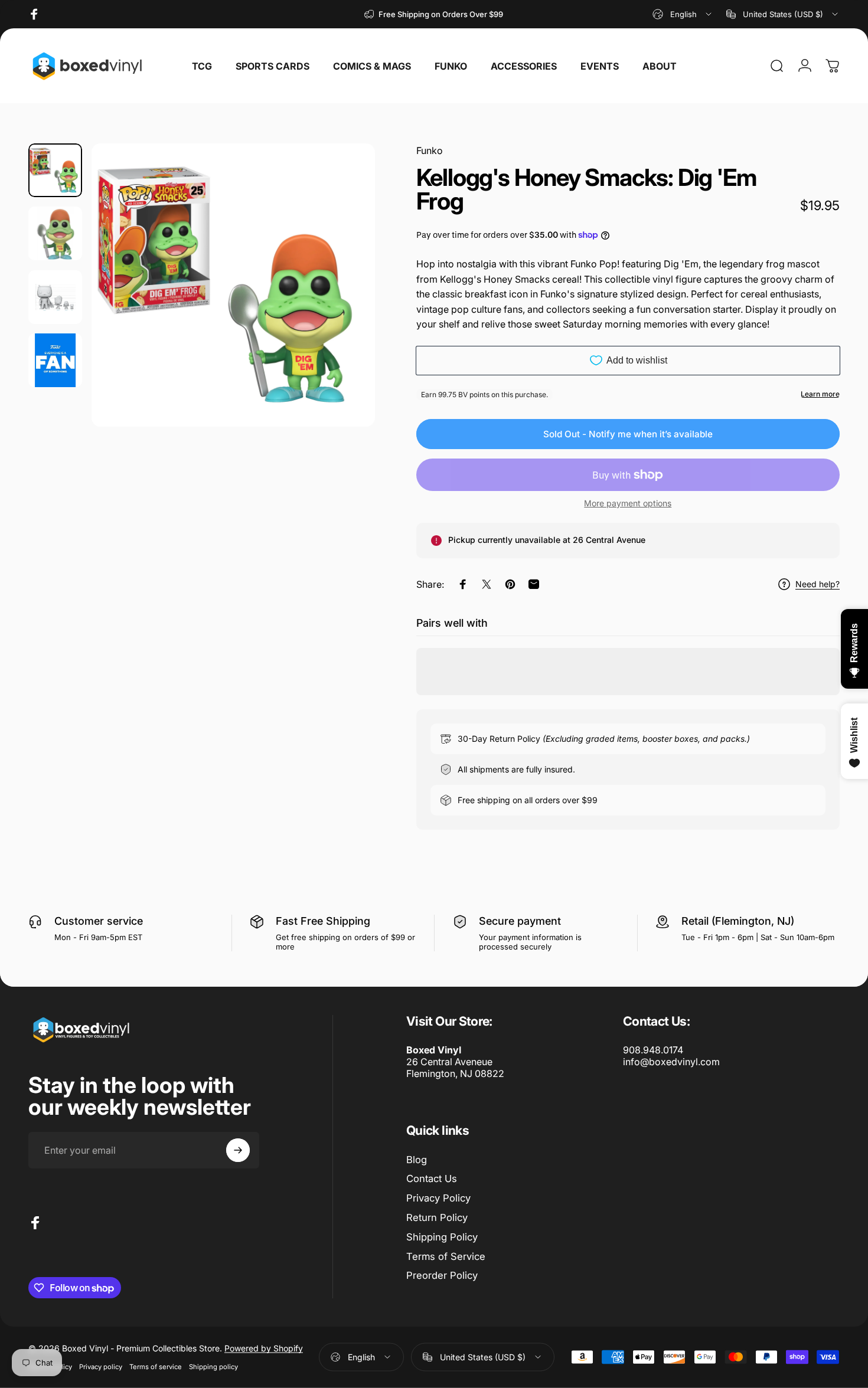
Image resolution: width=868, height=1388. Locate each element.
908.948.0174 (653, 1050)
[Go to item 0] (55, 170)
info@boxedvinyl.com (671, 1062)
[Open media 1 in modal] (233, 285)
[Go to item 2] (55, 233)
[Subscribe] (238, 1150)
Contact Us (431, 1178)
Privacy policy (100, 1367)
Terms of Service (445, 1256)
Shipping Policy (442, 1237)
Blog (416, 1160)
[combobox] (682, 14)
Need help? (817, 584)
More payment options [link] (627, 503)
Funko (429, 150)
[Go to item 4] (55, 360)
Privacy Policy (438, 1198)
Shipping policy (213, 1367)
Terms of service (155, 1367)
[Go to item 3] (55, 297)
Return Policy (437, 1217)
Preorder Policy (442, 1275)
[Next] (344, 306)
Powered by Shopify (263, 1348)
